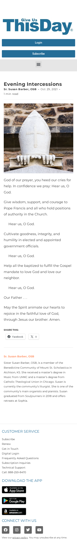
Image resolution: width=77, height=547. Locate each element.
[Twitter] (28, 530)
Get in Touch (10, 448)
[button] (39, 64)
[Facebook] (5, 530)
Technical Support (13, 467)
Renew (6, 444)
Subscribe (8, 439)
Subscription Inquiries (16, 463)
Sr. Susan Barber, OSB (20, 89)
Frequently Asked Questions (20, 458)
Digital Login (10, 453)
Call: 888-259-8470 (14, 472)
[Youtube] (39, 530)
